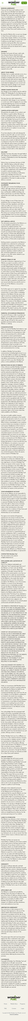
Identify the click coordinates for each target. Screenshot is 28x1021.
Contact (14, 1008)
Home (5, 1004)
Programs (22, 1004)
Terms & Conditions (14, 1014)
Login (22, 1008)
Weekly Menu (13, 1004)
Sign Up (24, 2)
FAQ (5, 1008)
